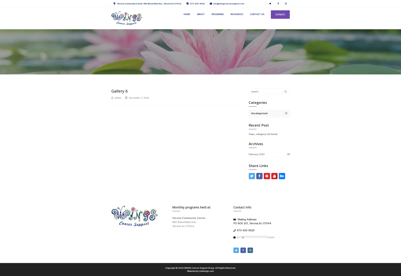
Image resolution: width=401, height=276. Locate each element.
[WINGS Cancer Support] (127, 18)
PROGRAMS (218, 14)
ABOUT (201, 14)
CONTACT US (257, 14)
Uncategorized (259, 113)
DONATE (280, 14)
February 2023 (257, 154)
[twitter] (270, 3)
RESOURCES (237, 14)
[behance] (282, 176)
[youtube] (274, 176)
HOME (187, 14)
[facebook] (278, 3)
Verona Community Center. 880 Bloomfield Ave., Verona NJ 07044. (149, 3)
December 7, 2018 (139, 97)
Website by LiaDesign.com (200, 271)
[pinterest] (267, 176)
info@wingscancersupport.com (228, 3)
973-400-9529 (197, 3)
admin (118, 97)
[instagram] (286, 3)
